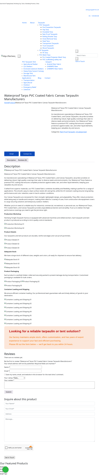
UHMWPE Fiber (52, 66)
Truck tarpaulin (48, 46)
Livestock (26, 89)
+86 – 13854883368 (93, 16)
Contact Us (27, 154)
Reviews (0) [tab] (22, 160)
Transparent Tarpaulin (50, 43)
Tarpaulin (41, 23)
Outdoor (26, 85)
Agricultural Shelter (30, 64)
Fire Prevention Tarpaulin (51, 27)
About (32, 23)
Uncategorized (81, 132)
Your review (9, 380)
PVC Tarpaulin (44, 25)
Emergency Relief (29, 87)
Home (24, 23)
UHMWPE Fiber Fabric (55, 69)
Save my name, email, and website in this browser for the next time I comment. (35, 374)
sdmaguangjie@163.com (92, 10)
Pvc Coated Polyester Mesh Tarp (54, 57)
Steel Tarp (46, 41)
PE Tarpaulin (43, 50)
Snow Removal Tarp (49, 39)
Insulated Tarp (47, 32)
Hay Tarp (45, 30)
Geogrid (49, 62)
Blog (39, 78)
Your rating (9, 378)
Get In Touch (80, 61)
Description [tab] (11, 160)
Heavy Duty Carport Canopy (33, 71)
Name (7, 367)
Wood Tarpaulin (48, 48)
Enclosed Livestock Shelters (33, 69)
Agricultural (27, 83)
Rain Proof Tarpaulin (49, 34)
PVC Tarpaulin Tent (29, 62)
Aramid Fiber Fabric (54, 64)
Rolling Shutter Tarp (49, 36)
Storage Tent (28, 73)
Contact (47, 78)
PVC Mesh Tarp (44, 55)
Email (12, 154)
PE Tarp (45, 53)
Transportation (29, 80)
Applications (26, 78)
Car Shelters (27, 66)
